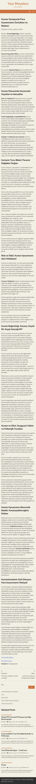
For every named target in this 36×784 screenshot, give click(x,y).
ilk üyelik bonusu (6, 661)
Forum (3, 765)
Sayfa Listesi (4, 697)
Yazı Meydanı (18, 4)
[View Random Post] (29, 11)
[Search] (33, 11)
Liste (2, 694)
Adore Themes (8, 781)
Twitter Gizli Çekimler (7, 703)
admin (21, 29)
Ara (2, 684)
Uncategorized (12, 664)
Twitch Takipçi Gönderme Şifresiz (10, 700)
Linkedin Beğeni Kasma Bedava (9, 691)
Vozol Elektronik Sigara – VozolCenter (14, 750)
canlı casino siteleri (7, 657)
